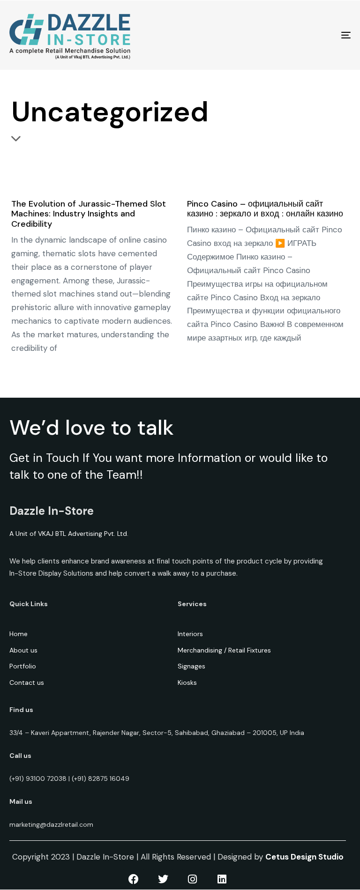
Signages (191, 666)
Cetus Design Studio (304, 857)
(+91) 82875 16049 (100, 778)
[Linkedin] (222, 879)
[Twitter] (163, 879)
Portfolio (22, 666)
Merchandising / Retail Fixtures (224, 650)
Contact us (26, 682)
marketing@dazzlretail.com (51, 824)
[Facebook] (133, 879)
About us (23, 650)
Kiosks (187, 682)
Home (18, 634)
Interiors (190, 634)
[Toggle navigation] (294, 35)
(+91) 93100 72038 (38, 778)
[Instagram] (192, 879)
